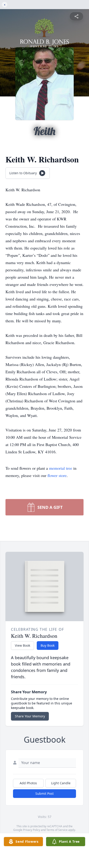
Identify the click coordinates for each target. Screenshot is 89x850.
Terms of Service (57, 830)
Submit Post (44, 793)
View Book (22, 645)
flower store (57, 475)
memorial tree (60, 468)
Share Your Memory (30, 716)
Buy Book (48, 645)
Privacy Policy (31, 830)
